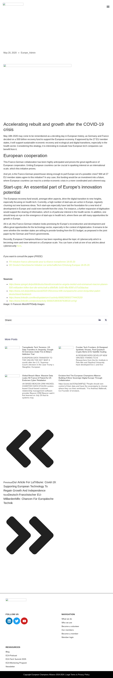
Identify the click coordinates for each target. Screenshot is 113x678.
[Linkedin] (9, 620)
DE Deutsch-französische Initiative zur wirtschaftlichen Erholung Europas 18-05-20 (49, 265)
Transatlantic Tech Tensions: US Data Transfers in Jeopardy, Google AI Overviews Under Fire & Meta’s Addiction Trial (37, 350)
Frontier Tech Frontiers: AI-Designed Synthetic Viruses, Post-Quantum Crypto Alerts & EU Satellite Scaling (92, 349)
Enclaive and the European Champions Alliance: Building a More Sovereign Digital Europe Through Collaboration (80, 377)
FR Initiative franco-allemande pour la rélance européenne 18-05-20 (42, 262)
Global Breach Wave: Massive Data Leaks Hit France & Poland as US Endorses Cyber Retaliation (37, 377)
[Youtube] (24, 620)
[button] (108, 6)
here (19, 246)
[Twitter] (16, 620)
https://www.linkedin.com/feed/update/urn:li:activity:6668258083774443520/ (46, 297)
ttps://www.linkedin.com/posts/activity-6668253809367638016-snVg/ (43, 301)
